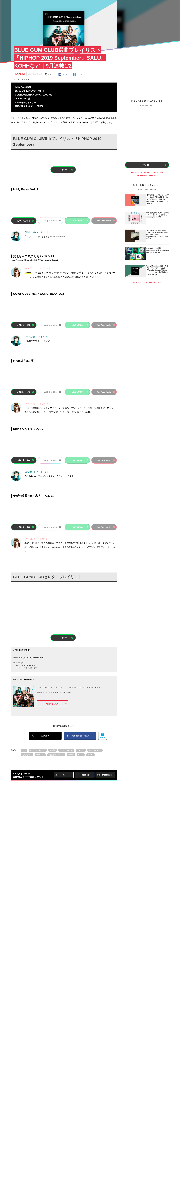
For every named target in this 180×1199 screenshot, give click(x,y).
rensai (71, 755)
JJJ (24, 750)
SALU (80, 755)
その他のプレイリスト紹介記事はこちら (147, 283)
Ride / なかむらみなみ (25, 102)
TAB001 (80, 750)
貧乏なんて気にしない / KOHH (29, 91)
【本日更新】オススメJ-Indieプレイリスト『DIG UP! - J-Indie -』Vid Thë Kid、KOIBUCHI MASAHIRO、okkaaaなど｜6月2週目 (157, 199)
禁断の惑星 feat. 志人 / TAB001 (30, 106)
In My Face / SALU (24, 87)
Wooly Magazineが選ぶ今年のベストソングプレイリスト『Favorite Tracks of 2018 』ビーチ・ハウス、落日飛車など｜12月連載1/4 (157, 270)
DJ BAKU (40, 755)
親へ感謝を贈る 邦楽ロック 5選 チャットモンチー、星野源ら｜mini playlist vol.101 (157, 215)
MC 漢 (52, 750)
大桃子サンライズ (56, 755)
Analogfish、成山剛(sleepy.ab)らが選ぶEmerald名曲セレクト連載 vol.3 (157, 250)
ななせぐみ (27, 755)
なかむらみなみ (66, 750)
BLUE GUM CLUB (37, 750)
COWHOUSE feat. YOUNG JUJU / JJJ (33, 95)
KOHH (90, 755)
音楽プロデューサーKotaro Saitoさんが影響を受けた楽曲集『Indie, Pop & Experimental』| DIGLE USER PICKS (157, 235)
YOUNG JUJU (95, 750)
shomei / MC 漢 (22, 98)
